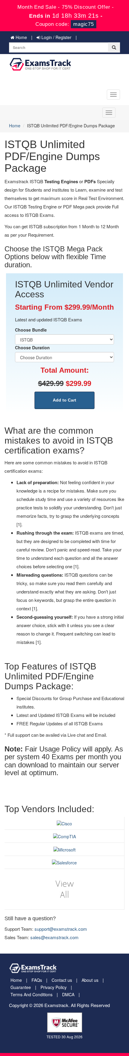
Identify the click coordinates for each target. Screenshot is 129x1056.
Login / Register (55, 37)
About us (90, 980)
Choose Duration (32, 347)
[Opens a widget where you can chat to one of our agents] (88, 1021)
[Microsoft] (64, 849)
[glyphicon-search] (114, 47)
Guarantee (20, 987)
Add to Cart (64, 400)
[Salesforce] (64, 862)
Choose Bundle (31, 330)
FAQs (37, 980)
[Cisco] (64, 823)
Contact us (62, 980)
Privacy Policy (53, 987)
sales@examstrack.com (54, 937)
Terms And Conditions (31, 994)
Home (20, 37)
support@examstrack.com (60, 929)
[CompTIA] (64, 836)
